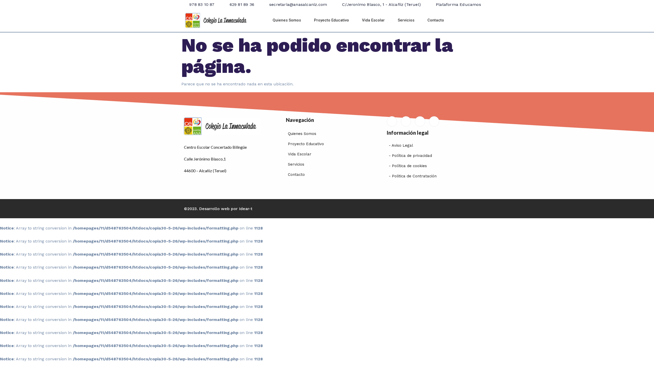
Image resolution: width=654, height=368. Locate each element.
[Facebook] (406, 121)
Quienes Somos (287, 20)
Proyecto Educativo (331, 20)
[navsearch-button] (463, 20)
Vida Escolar (373, 20)
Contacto (435, 20)
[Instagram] (434, 121)
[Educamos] (392, 121)
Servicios (406, 20)
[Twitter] (420, 121)
